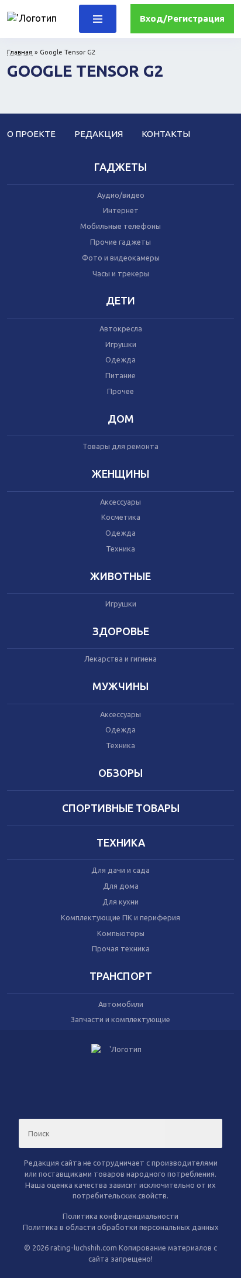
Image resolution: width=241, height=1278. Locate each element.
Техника (120, 548)
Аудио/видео (120, 195)
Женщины (120, 473)
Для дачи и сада (120, 870)
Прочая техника (121, 948)
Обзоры (120, 773)
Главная (20, 52)
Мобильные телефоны (120, 226)
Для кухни (120, 901)
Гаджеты (120, 167)
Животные (120, 576)
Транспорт (120, 976)
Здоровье (120, 631)
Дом (121, 418)
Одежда (120, 359)
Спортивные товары (121, 808)
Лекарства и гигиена (120, 659)
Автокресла (120, 328)
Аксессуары (120, 502)
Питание (120, 375)
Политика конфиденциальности (120, 1216)
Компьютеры (120, 933)
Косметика (120, 517)
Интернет (121, 210)
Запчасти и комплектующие (120, 1019)
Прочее (120, 391)
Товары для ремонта (120, 446)
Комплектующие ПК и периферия (120, 917)
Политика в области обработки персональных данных (121, 1227)
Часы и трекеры (120, 273)
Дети (120, 300)
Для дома (121, 886)
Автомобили (120, 1004)
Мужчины (120, 686)
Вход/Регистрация (182, 18)
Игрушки (120, 344)
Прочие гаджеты (120, 242)
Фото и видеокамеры (121, 257)
